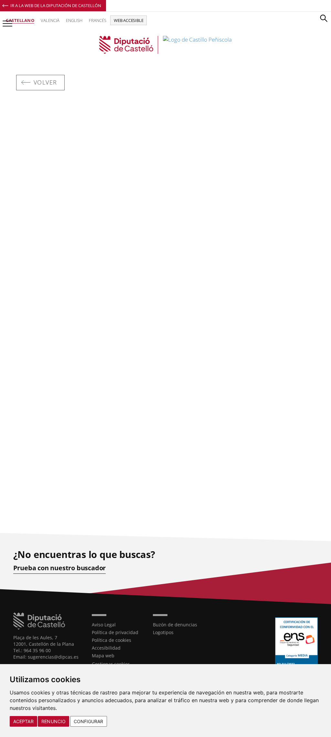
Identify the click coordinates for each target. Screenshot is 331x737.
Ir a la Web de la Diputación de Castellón (55, 5)
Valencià (50, 20)
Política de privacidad (115, 632)
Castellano (20, 20)
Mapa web (103, 655)
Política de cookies (111, 640)
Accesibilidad (106, 648)
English (74, 20)
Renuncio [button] (53, 721)
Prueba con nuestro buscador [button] (59, 568)
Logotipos (163, 632)
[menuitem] (117, 624)
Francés (97, 20)
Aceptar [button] (23, 721)
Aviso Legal (104, 625)
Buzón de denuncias (175, 625)
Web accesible (128, 20)
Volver (45, 82)
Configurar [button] (88, 721)
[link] (165, 45)
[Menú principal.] (6, 21)
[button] (323, 18)
